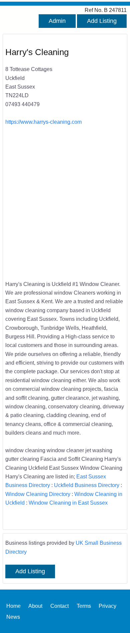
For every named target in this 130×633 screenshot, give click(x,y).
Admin (57, 21)
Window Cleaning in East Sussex (68, 503)
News (13, 616)
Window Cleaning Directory (37, 494)
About (35, 605)
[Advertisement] (65, 202)
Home (13, 605)
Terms (84, 605)
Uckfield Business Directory (86, 485)
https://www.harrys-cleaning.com (43, 122)
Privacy (107, 605)
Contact (59, 605)
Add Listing (102, 21)
